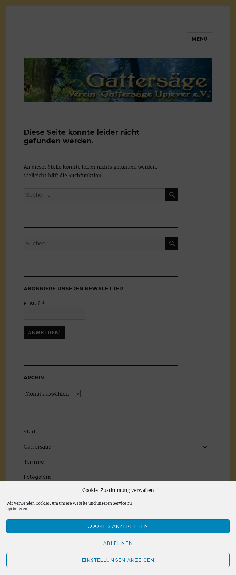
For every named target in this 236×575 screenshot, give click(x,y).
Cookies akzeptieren (118, 526)
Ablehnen (118, 543)
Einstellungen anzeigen (118, 560)
